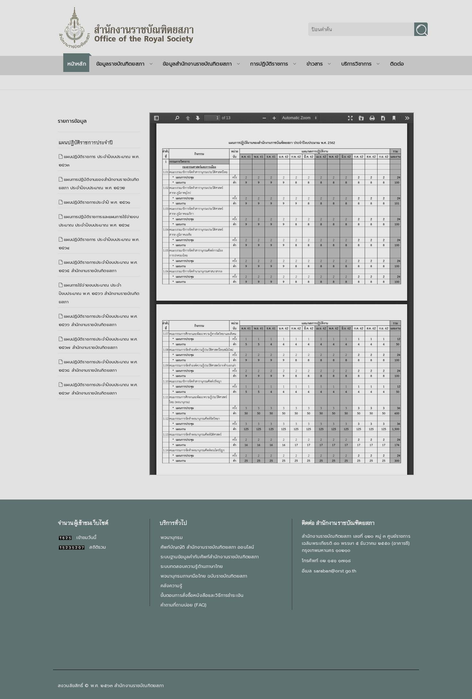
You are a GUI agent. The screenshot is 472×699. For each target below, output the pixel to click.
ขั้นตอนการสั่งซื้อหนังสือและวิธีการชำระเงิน (202, 595)
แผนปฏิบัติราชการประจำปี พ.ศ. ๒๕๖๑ (97, 202)
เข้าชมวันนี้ (84, 537)
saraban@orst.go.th (335, 571)
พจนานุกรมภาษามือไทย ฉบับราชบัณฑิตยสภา (204, 576)
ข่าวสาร (315, 64)
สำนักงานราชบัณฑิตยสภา (139, 685)
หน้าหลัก (76, 64)
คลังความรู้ (171, 585)
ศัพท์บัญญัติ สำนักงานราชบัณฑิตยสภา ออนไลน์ (207, 547)
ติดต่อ (397, 64)
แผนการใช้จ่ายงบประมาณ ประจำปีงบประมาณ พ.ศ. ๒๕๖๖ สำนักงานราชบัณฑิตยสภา (99, 293)
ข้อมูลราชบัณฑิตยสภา (120, 64)
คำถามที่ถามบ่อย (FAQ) (183, 605)
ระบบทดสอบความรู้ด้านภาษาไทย (192, 566)
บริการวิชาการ (356, 64)
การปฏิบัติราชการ (269, 64)
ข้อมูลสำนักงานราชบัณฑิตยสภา (197, 64)
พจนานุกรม (172, 537)
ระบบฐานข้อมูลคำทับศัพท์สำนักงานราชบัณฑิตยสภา (210, 556)
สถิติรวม (95, 547)
